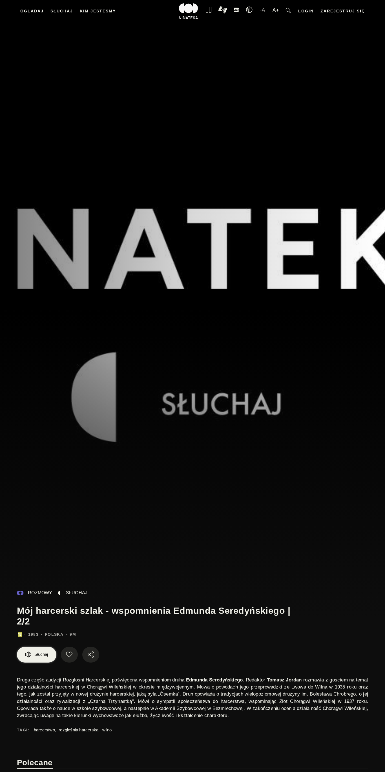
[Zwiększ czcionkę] (275, 11)
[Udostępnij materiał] (90, 655)
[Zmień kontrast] (249, 11)
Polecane (35, 762)
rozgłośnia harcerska (78, 729)
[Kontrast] (222, 11)
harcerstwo (44, 729)
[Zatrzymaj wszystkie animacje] (208, 11)
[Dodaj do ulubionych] (69, 655)
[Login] (236, 11)
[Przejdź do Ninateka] (188, 11)
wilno (107, 729)
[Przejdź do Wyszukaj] (288, 11)
